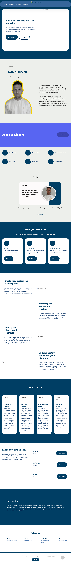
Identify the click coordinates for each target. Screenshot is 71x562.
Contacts (25, 4)
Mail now (54, 258)
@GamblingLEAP (63, 540)
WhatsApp (62, 476)
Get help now (11, 37)
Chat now (32, 258)
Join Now (62, 134)
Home (5, 4)
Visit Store (24, 37)
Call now (8, 258)
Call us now (61, 453)
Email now (62, 464)
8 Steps (18, 4)
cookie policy (51, 556)
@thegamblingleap (12, 540)
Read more (40, 214)
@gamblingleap (28, 540)
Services (11, 4)
